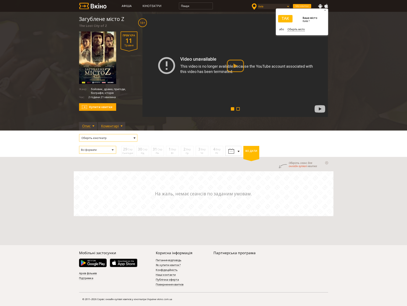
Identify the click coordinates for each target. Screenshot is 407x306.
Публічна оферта (167, 279)
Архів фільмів (88, 273)
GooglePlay (320, 6)
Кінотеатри (151, 6)
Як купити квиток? (168, 265)
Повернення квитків (170, 284)
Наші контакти (166, 275)
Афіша (127, 6)
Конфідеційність (167, 270)
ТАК (285, 18)
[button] (97, 150)
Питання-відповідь (168, 260)
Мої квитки (302, 6)
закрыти (326, 162)
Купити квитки (100, 107)
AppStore (326, 6)
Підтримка (86, 278)
